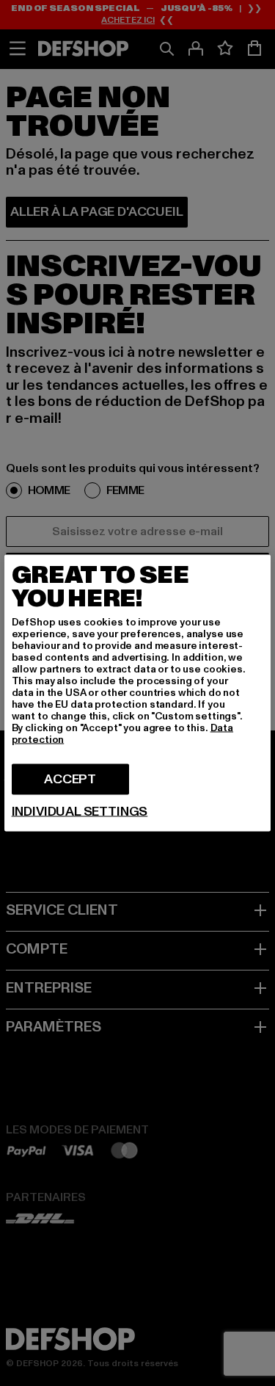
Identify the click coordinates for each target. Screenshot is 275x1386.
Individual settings (80, 812)
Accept (70, 779)
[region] (137, 693)
